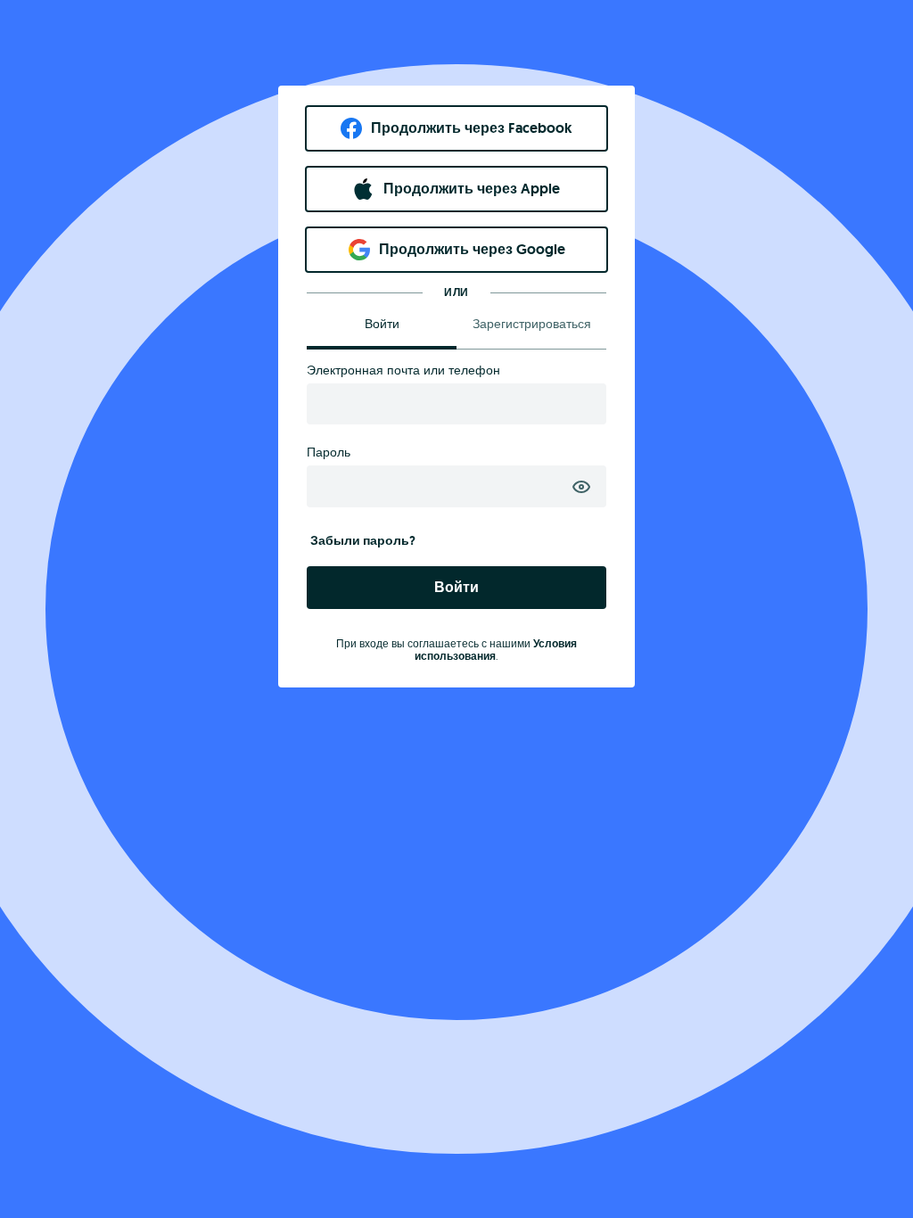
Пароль (328, 452)
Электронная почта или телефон (403, 370)
